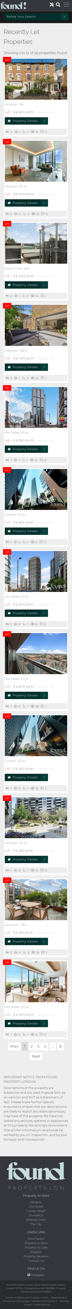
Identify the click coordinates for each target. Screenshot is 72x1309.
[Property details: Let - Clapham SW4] (36, 345)
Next (36, 1056)
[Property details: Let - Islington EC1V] (36, 180)
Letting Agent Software (28, 1301)
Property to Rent (36, 1243)
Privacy (28, 1304)
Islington (36, 1202)
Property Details (25, 121)
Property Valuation (36, 1256)
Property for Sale (36, 1247)
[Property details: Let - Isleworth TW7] (36, 919)
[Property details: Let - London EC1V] (36, 509)
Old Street (36, 1206)
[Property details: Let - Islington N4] (36, 98)
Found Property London (36, 1297)
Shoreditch (36, 1215)
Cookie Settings (42, 1304)
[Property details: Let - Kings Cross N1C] (36, 262)
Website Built (58, 1297)
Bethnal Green (36, 1219)
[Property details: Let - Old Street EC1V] (36, 427)
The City (36, 1224)
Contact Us (36, 1260)
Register (36, 1252)
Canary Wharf (36, 1211)
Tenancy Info (46, 112)
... (53, 1046)
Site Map (64, 1301)
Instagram (37, 1275)
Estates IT (52, 1301)
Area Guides (36, 1238)
